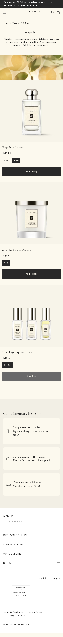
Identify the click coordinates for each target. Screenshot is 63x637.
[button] (4, 12)
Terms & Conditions (13, 612)
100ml (16, 160)
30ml (6, 160)
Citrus (26, 23)
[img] (58, 12)
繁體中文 (42, 578)
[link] (31, 111)
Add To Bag (31, 171)
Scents (15, 23)
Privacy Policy (35, 612)
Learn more (31, 5)
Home (6, 23)
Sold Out (31, 376)
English (56, 578)
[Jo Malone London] (31, 12)
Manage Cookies (16, 615)
